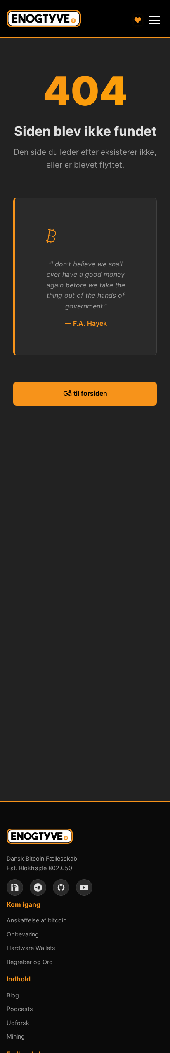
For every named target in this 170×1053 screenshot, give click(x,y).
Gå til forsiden (85, 393)
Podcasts (20, 1008)
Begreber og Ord (30, 961)
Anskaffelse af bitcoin (36, 920)
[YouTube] (84, 887)
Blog (13, 995)
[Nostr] (15, 887)
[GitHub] (61, 887)
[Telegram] (38, 887)
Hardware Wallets (31, 947)
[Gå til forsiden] (40, 838)
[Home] (44, 20)
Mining (16, 1036)
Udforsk (18, 1022)
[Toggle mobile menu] (154, 20)
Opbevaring (23, 934)
